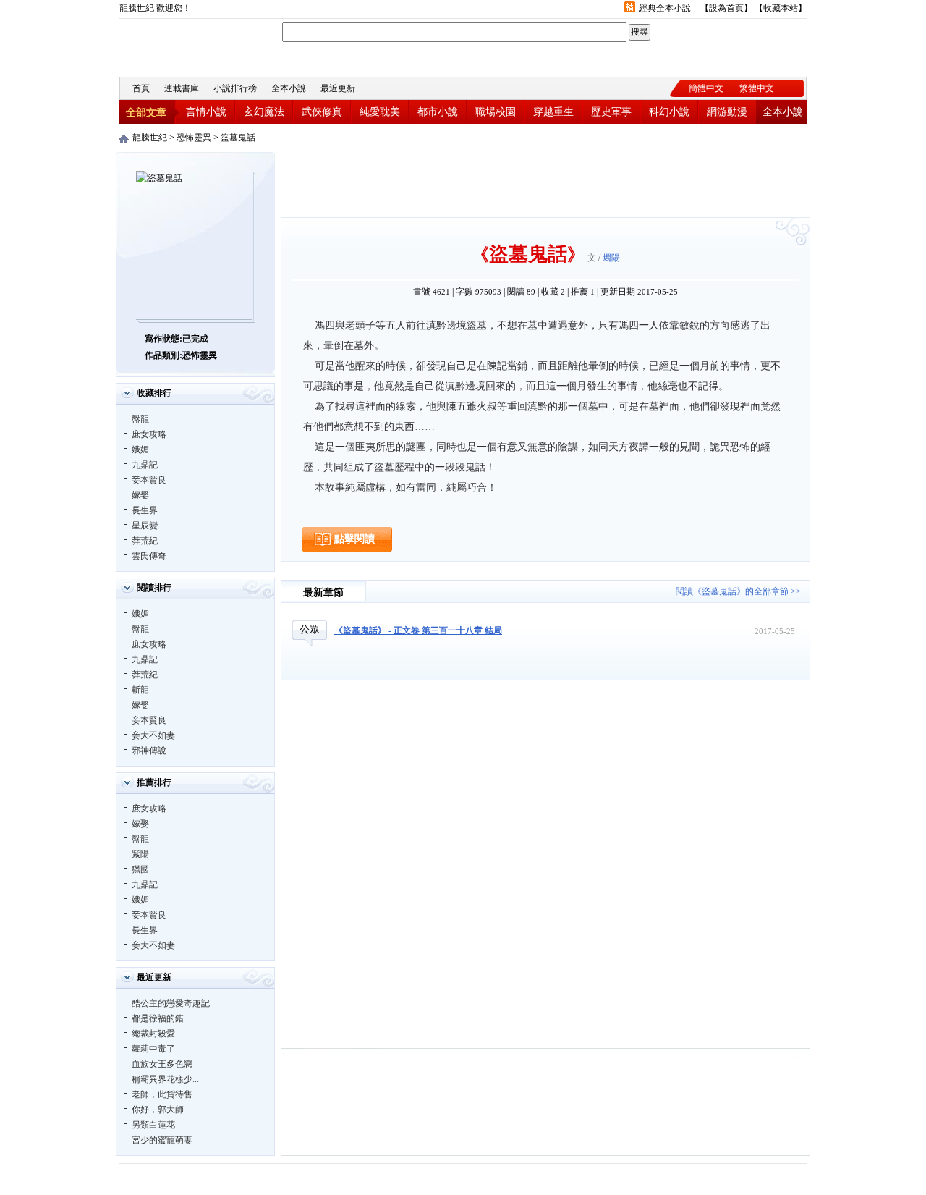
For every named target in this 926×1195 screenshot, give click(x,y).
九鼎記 (145, 465)
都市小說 (437, 111)
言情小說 (206, 111)
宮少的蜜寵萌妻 (162, 1140)
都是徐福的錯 (158, 1018)
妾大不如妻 (153, 735)
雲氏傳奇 (149, 556)
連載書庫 (181, 88)
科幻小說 (669, 111)
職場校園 (495, 111)
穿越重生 (553, 111)
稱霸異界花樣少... (165, 1079)
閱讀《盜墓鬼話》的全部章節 (732, 591)
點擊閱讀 (354, 538)
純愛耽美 (380, 111)
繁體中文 (756, 88)
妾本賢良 (149, 480)
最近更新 (337, 88)
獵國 (140, 869)
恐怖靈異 (194, 137)
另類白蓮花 (153, 1125)
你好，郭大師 (158, 1110)
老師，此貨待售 (162, 1094)
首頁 (141, 88)
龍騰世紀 (199, 46)
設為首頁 (726, 8)
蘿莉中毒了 (153, 1049)
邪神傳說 (149, 751)
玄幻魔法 (264, 111)
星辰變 (145, 525)
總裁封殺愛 (153, 1034)
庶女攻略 (149, 434)
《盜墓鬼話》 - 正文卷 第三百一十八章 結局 (418, 630)
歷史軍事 (611, 111)
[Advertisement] (545, 184)
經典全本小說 (665, 8)
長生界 (145, 510)
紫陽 (140, 854)
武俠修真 (322, 111)
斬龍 (140, 690)
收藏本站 (780, 8)
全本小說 (288, 88)
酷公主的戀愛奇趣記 (171, 1003)
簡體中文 (706, 88)
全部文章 (146, 112)
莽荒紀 (145, 541)
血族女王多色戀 (162, 1064)
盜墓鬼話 (238, 137)
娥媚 (140, 449)
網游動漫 (727, 111)
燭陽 (611, 258)
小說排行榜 (235, 88)
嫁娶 (140, 495)
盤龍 (140, 419)
